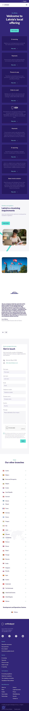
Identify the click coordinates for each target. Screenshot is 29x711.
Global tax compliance (7, 676)
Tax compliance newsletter (8, 678)
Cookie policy (17, 709)
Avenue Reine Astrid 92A (7, 628)
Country (5, 403)
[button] (24, 1)
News (3, 689)
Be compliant (5, 648)
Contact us (15, 698)
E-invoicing (4, 658)
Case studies (5, 694)
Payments (4, 660)
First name (5, 369)
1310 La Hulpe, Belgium (7, 630)
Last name (5, 376)
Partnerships (4, 696)
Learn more (5, 223)
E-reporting (4, 666)
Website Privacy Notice (7, 709)
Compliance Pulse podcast (8, 680)
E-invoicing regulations (7, 673)
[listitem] (14, 307)
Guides (3, 691)
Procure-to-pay (5, 662)
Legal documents (17, 689)
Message (5, 409)
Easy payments (5, 646)
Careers (14, 687)
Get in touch (14, 30)
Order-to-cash (5, 664)
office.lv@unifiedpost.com (12, 362)
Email (4, 382)
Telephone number (7, 389)
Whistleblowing (16, 694)
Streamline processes (7, 644)
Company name (6, 396)
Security (15, 696)
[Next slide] (6, 332)
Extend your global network (8, 651)
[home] (8, 5)
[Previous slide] (3, 332)
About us (4, 687)
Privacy (14, 691)
